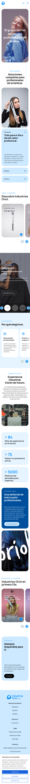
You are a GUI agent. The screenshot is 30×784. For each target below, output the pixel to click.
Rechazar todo (15, 780)
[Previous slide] (1, 308)
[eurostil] (23, 308)
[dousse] (15, 308)
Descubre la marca (8, 293)
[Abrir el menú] (27, 3)
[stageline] (7, 308)
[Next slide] (28, 308)
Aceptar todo (15, 772)
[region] (15, 769)
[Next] (26, 241)
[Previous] (22, 241)
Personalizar (15, 776)
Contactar (9, 676)
